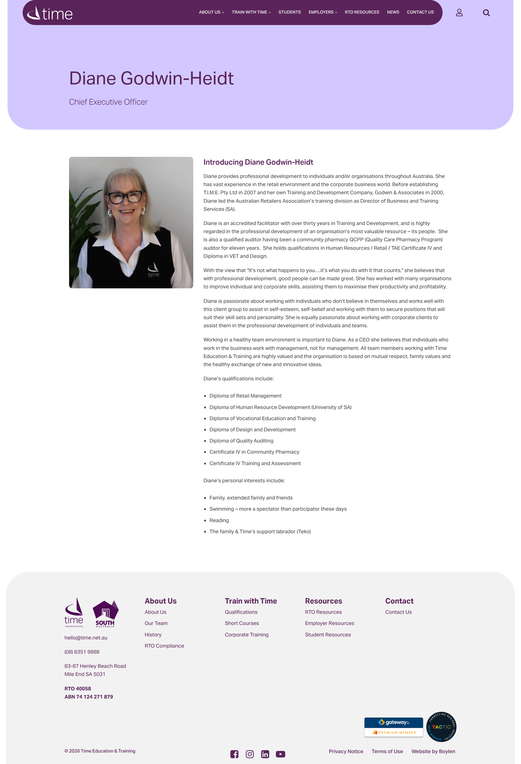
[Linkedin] (265, 754)
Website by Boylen (433, 752)
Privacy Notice (346, 752)
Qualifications (241, 612)
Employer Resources (329, 623)
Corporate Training (247, 634)
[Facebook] (234, 754)
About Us (155, 612)
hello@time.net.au (86, 637)
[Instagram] (250, 754)
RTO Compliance (164, 645)
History (153, 634)
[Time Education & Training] (49, 12)
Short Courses (242, 623)
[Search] (486, 12)
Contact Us (420, 12)
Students (290, 12)
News (393, 12)
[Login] (459, 12)
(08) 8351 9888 (82, 651)
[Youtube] (280, 754)
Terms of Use (387, 752)
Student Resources (328, 634)
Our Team (156, 623)
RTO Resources (362, 12)
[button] (223, 12)
